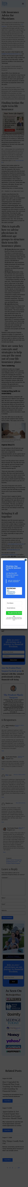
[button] (14, 591)
